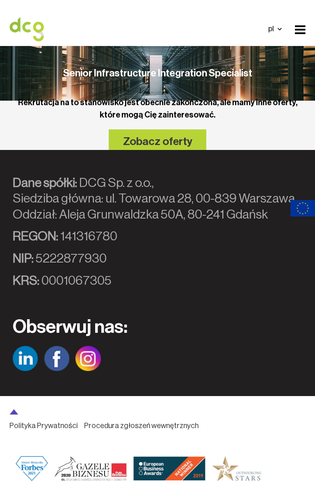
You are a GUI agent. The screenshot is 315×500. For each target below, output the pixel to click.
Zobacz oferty (157, 141)
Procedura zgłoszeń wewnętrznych (141, 425)
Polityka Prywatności (43, 425)
